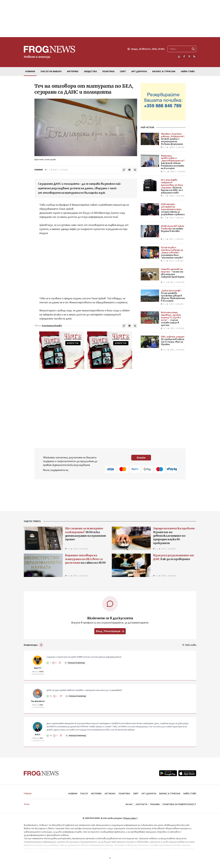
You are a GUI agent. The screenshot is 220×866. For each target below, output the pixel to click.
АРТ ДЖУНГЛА (149, 793)
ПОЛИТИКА (124, 793)
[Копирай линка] (124, 170)
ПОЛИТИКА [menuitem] (108, 71)
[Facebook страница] (184, 56)
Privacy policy (130, 818)
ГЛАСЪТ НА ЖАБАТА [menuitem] (51, 71)
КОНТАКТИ (141, 804)
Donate (141, 458)
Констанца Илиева (52, 325)
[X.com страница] (189, 56)
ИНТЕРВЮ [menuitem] (72, 71)
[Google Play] (168, 773)
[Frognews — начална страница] (41, 773)
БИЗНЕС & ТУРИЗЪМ (169, 793)
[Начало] (179, 56)
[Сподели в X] (135, 170)
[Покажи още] (110, 858)
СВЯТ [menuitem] (123, 71)
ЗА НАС (129, 804)
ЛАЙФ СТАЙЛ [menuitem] (188, 71)
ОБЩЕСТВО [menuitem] (90, 71)
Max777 (37, 668)
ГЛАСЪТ (84, 793)
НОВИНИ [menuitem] (30, 71)
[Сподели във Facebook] (129, 170)
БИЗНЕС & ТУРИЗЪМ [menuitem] (163, 71)
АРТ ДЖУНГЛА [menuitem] (139, 71)
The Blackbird (37, 701)
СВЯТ (136, 793)
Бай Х (37, 734)
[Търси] (193, 49)
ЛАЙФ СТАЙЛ (189, 793)
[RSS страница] (194, 56)
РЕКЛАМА (155, 804)
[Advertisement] (110, 19)
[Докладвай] (60, 663)
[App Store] (187, 773)
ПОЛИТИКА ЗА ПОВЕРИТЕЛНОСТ (179, 804)
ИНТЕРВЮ (96, 793)
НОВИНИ (38, 169)
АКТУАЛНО (110, 793)
